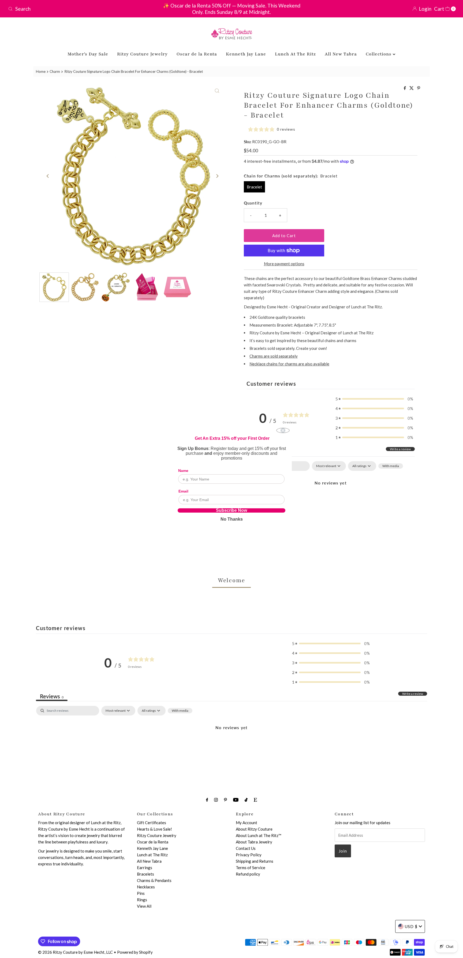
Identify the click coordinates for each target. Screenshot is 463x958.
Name (183, 470)
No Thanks (232, 519)
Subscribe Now (231, 510)
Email (183, 491)
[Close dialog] (283, 430)
